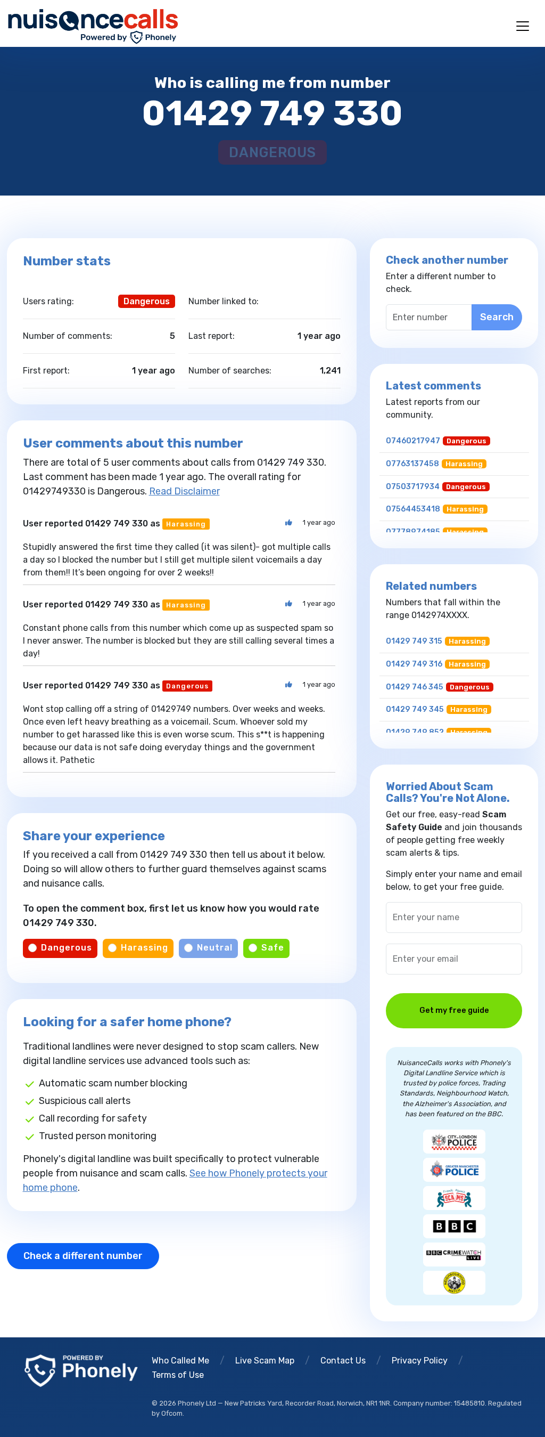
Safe (272, 948)
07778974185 (413, 532)
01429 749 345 (415, 709)
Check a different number (83, 1256)
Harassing (144, 948)
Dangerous (66, 948)
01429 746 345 (414, 687)
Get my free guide (454, 1010)
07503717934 (413, 486)
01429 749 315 (414, 641)
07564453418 (413, 509)
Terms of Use (178, 1375)
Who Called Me (180, 1360)
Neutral (215, 948)
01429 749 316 (414, 664)
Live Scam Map (264, 1360)
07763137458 (412, 463)
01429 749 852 (415, 732)
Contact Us (343, 1360)
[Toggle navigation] (522, 26)
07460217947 (413, 440)
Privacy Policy (420, 1360)
